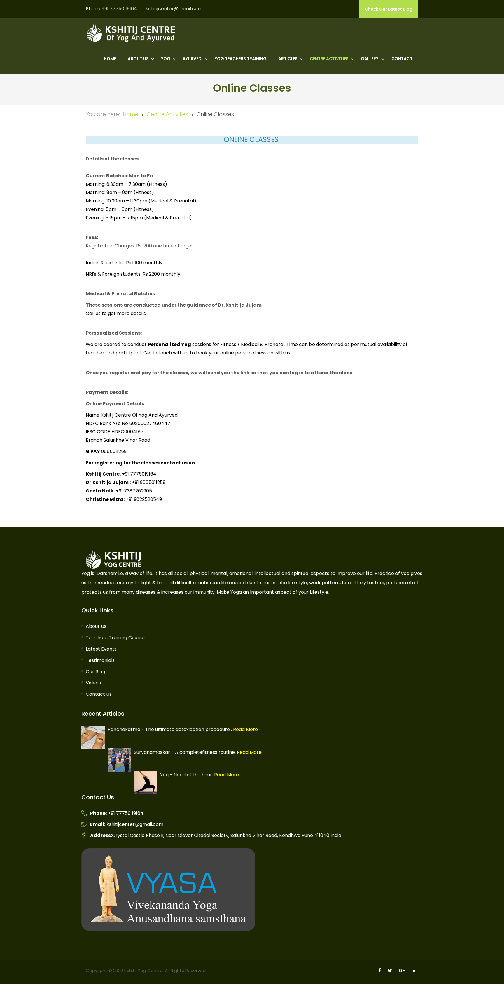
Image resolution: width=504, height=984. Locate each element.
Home (110, 59)
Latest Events (101, 649)
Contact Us (99, 694)
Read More (245, 729)
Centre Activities (329, 59)
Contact (401, 59)
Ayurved (192, 59)
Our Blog (95, 671)
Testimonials (100, 660)
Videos (93, 682)
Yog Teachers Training (241, 59)
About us (138, 59)
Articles (288, 59)
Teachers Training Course (115, 637)
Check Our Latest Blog (388, 9)
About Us (96, 626)
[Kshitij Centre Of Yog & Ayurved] (131, 33)
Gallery (370, 59)
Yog (165, 59)
